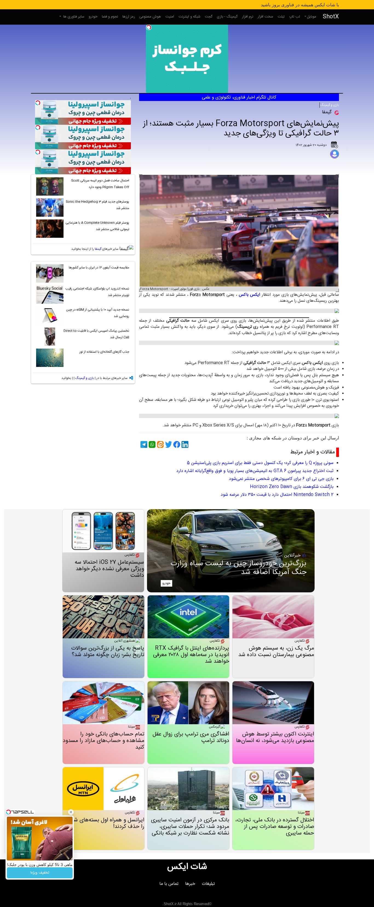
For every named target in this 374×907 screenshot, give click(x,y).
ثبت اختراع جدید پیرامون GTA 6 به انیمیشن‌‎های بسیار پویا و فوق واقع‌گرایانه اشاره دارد (254, 471)
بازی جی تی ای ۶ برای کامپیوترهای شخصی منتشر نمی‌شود (281, 479)
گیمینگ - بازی (227, 17)
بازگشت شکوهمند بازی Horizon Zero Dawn (291, 487)
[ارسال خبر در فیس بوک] (176, 444)
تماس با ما (169, 884)
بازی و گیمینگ (329, 105)
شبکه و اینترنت (189, 17)
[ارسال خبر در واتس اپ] (151, 444)
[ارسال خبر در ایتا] (160, 444)
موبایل (311, 17)
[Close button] (71, 812)
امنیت (169, 17)
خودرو (93, 17)
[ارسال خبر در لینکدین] (184, 444)
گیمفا (98, 249)
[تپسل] (148, 27)
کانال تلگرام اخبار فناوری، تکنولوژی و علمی (239, 97)
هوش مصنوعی (150, 17)
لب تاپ (294, 17)
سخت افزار (265, 17)
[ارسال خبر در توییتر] (168, 444)
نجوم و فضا (110, 17)
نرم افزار (247, 17)
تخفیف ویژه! (39, 873)
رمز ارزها (128, 17)
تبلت (281, 17)
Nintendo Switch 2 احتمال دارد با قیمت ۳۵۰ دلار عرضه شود (277, 495)
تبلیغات (208, 884)
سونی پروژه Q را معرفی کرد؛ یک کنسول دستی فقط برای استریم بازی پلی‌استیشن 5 (260, 463)
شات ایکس (187, 867)
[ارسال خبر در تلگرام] (143, 444)
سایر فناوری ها (73, 17)
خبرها (190, 884)
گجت (208, 17)
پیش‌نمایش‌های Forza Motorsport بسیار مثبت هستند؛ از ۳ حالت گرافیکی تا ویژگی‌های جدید (241, 128)
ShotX (331, 16)
